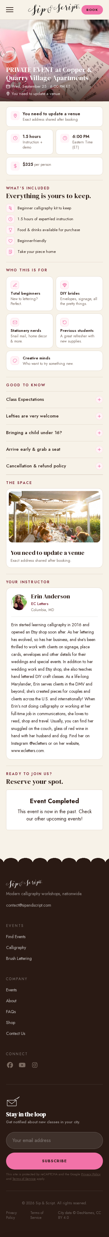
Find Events (15, 937)
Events (11, 990)
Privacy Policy (91, 1174)
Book (92, 9)
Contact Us (15, 1033)
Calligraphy (16, 947)
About (11, 1001)
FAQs (11, 1012)
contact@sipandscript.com (28, 905)
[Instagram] (34, 1065)
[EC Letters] (19, 602)
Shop (10, 1022)
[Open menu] (11, 10)
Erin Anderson (50, 596)
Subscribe (54, 1161)
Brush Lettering (19, 958)
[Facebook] (10, 1065)
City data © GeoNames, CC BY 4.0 (79, 1215)
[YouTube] (22, 1065)
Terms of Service (24, 1178)
